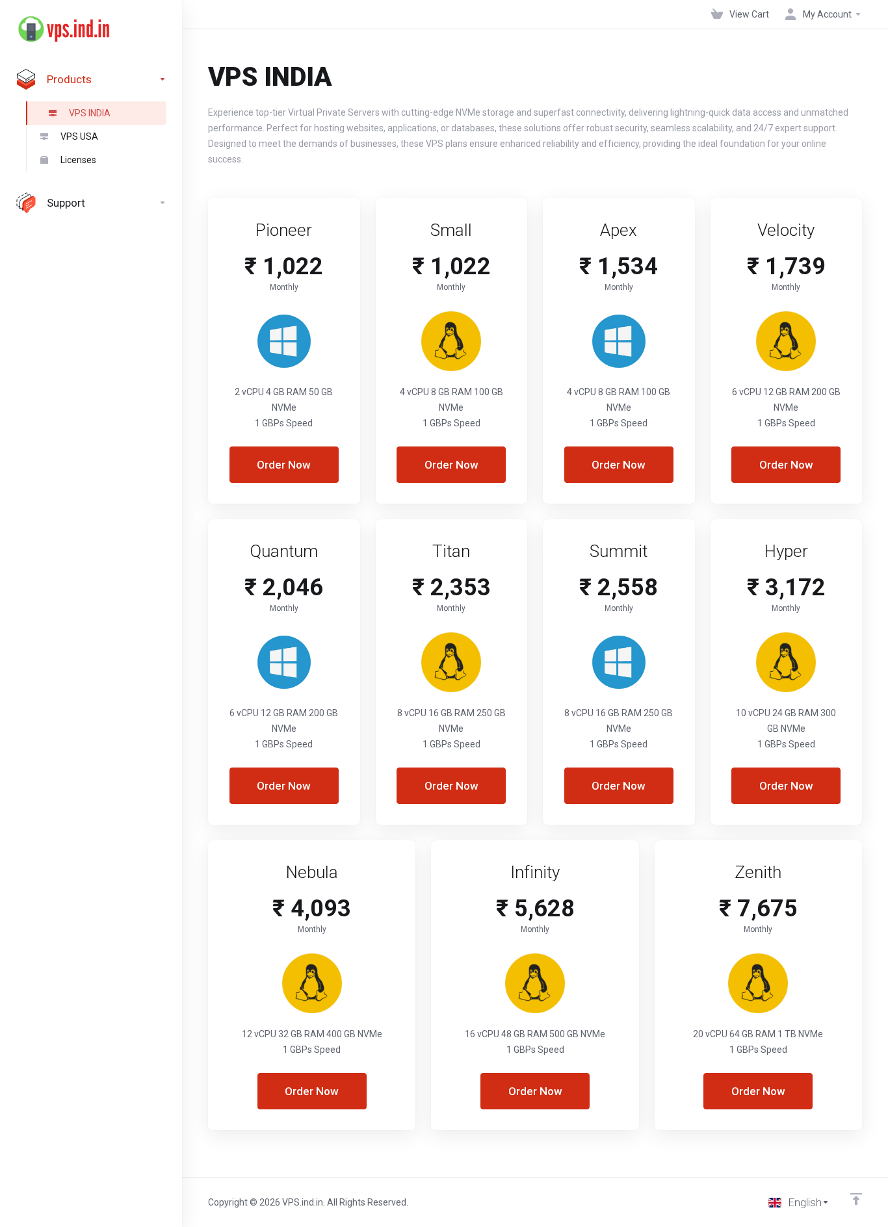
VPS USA (79, 136)
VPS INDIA (90, 113)
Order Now (284, 464)
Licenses (78, 160)
